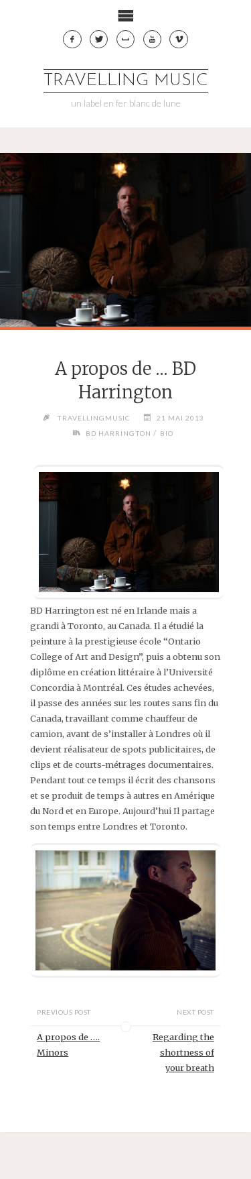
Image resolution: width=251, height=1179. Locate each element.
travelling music (126, 80)
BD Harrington (118, 433)
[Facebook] (72, 39)
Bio (166, 433)
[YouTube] (152, 39)
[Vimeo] (178, 39)
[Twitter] (99, 39)
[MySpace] (125, 39)
